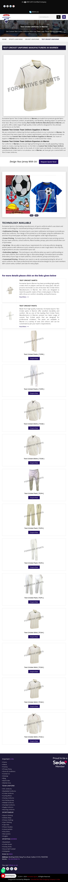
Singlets (5, 836)
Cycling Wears (7, 796)
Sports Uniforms (16, 39)
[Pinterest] (13, 6)
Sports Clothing (8, 815)
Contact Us (6, 774)
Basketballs (6, 842)
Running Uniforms (9, 809)
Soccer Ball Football (9, 849)
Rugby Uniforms (8, 807)
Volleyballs (6, 851)
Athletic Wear (7, 818)
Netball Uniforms (8, 802)
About (5, 764)
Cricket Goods (7, 844)
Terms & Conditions (9, 771)
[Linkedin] (10, 6)
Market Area (7, 783)
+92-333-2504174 (14, 859)
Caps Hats (6, 824)
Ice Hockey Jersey (8, 800)
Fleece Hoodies (8, 827)
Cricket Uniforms (32, 39)
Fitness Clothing (8, 820)
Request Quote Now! (48, 162)
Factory (5, 767)
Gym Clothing (7, 822)
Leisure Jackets (7, 829)
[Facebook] (4, 6)
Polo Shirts (6, 831)
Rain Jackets (6, 834)
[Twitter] (7, 6)
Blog (4, 778)
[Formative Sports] (6, 18)
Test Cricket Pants (28, 306)
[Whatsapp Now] (3, 871)
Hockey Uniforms (8, 798)
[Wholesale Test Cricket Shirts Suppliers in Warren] (10, 290)
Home (4, 39)
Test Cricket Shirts (28, 280)
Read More (22, 297)
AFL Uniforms (7, 789)
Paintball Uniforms (9, 805)
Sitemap (5, 776)
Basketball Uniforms (9, 791)
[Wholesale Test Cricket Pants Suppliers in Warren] (10, 316)
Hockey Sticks (7, 846)
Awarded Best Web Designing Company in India (45, 879)
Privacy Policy (7, 769)
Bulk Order (6, 780)
